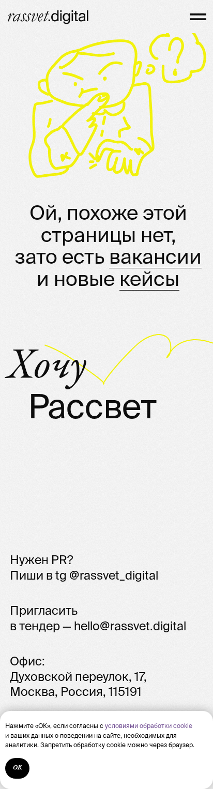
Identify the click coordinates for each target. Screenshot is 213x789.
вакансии (155, 256)
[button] (198, 16)
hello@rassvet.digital (130, 626)
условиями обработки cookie (148, 725)
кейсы (149, 278)
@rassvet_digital (113, 575)
